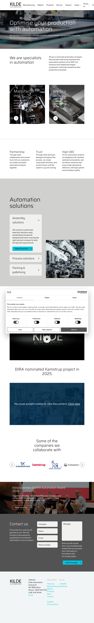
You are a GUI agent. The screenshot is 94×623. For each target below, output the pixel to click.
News (49, 594)
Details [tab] (47, 297)
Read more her (21, 507)
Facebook (63, 586)
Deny (20, 329)
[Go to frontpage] (16, 5)
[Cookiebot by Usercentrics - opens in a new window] (79, 292)
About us (50, 584)
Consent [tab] (19, 297)
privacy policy (70, 556)
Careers (68, 5)
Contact (50, 596)
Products (50, 5)
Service (59, 5)
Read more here (21, 249)
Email (30, 595)
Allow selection (47, 329)
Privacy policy (52, 604)
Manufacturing (29, 5)
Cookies (50, 602)
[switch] (35, 322)
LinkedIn (62, 584)
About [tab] (75, 297)
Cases (76, 5)
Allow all (74, 329)
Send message (72, 563)
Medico (41, 5)
